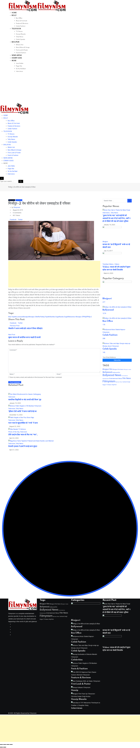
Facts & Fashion (21, 52)
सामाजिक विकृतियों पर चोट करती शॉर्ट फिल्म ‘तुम (24, 400)
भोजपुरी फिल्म (114, 384)
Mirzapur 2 (32, 317)
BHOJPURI (15, 42)
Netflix (38, 317)
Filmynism (109, 381)
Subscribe (117, 360)
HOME (14, 13)
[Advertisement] (70, 88)
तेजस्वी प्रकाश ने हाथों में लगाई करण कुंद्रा (22, 446)
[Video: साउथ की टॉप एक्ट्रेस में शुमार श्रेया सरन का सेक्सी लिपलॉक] (112, 257)
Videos (116, 264)
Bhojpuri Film (107, 369)
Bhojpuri (105, 242)
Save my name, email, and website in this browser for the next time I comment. (36, 377)
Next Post (11, 334)
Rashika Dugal (54, 317)
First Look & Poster (22, 50)
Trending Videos (108, 264)
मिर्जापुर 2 (89, 317)
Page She (19, 66)
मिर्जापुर (85, 317)
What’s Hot (19, 44)
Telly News (19, 36)
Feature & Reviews (22, 23)
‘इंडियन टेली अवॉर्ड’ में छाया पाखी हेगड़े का (22, 411)
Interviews (19, 71)
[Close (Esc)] (11, 744)
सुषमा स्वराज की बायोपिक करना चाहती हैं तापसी (24, 337)
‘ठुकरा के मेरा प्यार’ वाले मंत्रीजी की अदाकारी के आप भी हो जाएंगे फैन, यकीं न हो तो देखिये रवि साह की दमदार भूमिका (116, 218)
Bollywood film (116, 372)
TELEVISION (16, 29)
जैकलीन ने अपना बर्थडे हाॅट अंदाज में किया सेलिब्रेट (25, 328)
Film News (126, 378)
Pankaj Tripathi (45, 317)
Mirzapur (26, 317)
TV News (108, 384)
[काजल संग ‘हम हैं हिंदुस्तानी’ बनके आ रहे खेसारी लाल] (112, 233)
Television (11, 397)
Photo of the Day (13, 432)
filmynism (17, 207)
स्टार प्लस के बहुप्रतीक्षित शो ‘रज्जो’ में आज (23, 423)
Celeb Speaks (20, 39)
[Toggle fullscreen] (4, 744)
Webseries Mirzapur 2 (75, 317)
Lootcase (19, 317)
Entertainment (106, 378)
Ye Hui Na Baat (21, 68)
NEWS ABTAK (17, 55)
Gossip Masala (21, 34)
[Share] (7, 744)
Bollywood (107, 372)
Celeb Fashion (20, 26)
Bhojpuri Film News (118, 369)
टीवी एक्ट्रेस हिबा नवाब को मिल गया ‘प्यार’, (23, 435)
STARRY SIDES (17, 58)
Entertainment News (115, 378)
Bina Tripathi (12, 317)
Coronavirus (125, 375)
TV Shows (19, 31)
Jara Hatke (19, 63)
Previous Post (14, 326)
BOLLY (14, 15)
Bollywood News (112, 375)
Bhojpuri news (127, 369)
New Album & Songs (23, 47)
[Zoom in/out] (1, 744)
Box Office (19, 18)
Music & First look (21, 20)
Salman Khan (119, 382)
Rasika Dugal (63, 317)
